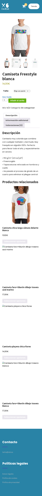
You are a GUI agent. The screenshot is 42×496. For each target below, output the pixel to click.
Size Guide (7, 97)
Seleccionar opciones (14, 241)
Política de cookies (9, 478)
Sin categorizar (28, 107)
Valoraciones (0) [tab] (14, 125)
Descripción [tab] (11, 115)
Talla (5, 91)
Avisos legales (8, 474)
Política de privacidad (10, 482)
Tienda (34, 6)
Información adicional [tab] (17, 120)
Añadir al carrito (17, 101)
